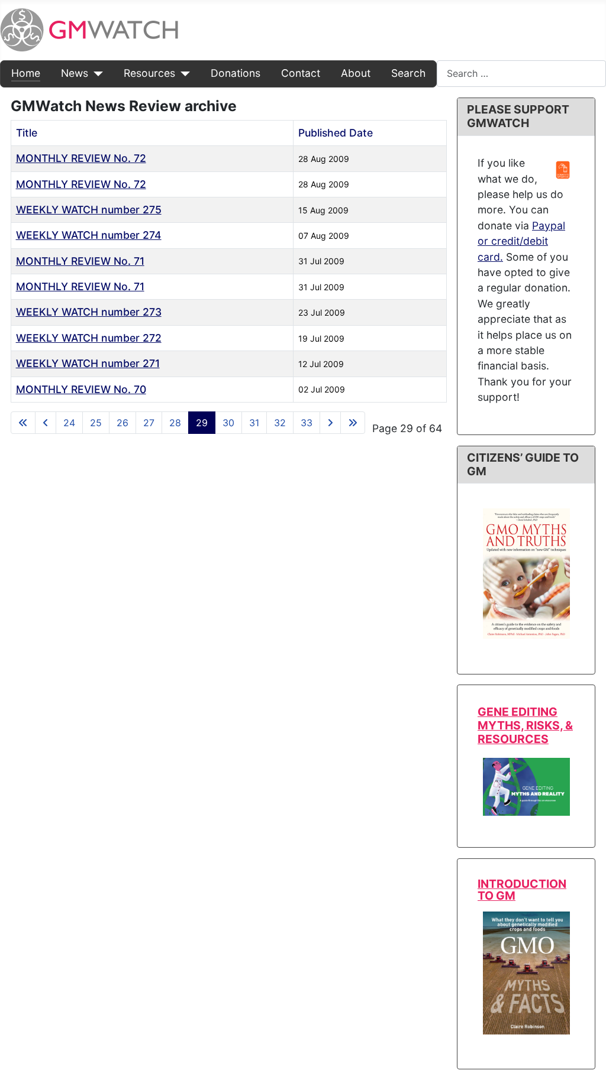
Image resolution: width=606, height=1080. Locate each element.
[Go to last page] (352, 422)
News (74, 73)
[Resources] (182, 73)
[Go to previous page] (45, 422)
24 (69, 423)
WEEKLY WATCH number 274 (89, 235)
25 (96, 423)
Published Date (335, 133)
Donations (235, 73)
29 (202, 423)
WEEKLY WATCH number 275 (89, 209)
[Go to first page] (23, 422)
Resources (149, 73)
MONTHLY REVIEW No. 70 (81, 389)
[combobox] (521, 73)
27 (148, 423)
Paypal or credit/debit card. (521, 241)
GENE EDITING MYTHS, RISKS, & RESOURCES (525, 725)
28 (175, 423)
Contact (300, 73)
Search (408, 73)
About (355, 73)
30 (228, 423)
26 (122, 423)
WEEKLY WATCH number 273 (89, 312)
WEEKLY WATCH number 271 (88, 363)
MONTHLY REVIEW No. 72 (81, 158)
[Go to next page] (330, 422)
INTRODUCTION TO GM (522, 889)
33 (306, 423)
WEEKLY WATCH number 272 (89, 338)
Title (26, 133)
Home (25, 73)
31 (254, 423)
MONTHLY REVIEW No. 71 (80, 261)
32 (280, 423)
